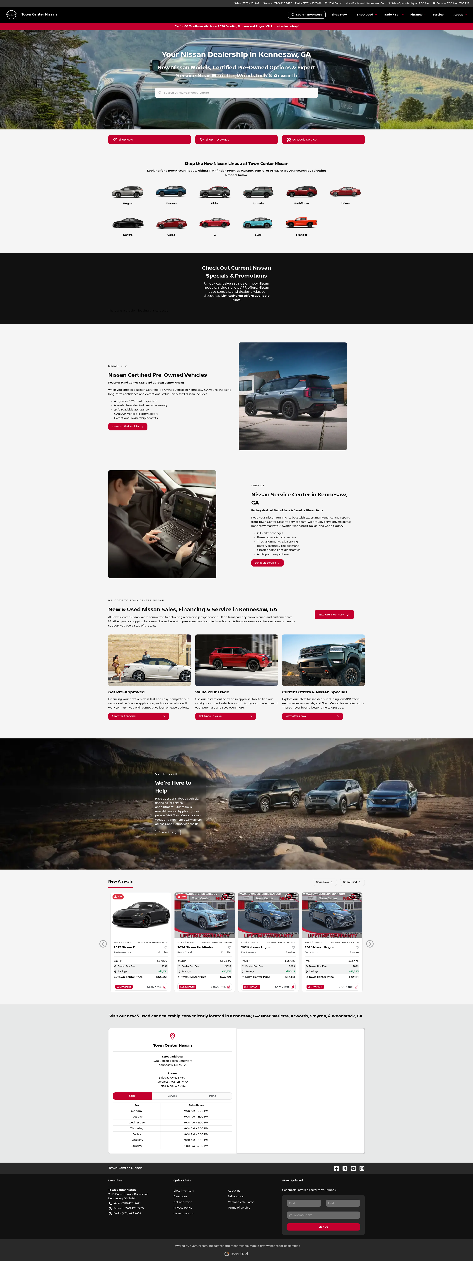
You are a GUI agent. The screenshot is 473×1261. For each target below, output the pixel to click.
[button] (354, 3)
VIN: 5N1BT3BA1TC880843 (281, 942)
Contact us (166, 832)
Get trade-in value (210, 716)
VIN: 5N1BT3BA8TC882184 (344, 942)
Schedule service (265, 562)
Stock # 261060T (187, 942)
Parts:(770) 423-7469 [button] (127, 1213)
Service (172, 1095)
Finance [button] (416, 14)
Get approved (182, 1202)
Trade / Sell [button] (391, 14)
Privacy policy (182, 1207)
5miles (291, 952)
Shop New (125, 139)
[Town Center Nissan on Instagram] (360, 1168)
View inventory (183, 1190)
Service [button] (438, 14)
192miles (225, 952)
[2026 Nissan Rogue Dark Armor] (268, 915)
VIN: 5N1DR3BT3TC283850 (216, 942)
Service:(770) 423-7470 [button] (128, 1208)
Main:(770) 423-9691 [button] (127, 1203)
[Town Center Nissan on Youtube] (352, 1168)
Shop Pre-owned (217, 139)
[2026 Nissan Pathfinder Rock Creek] (204, 915)
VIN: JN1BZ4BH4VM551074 (153, 942)
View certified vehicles (125, 426)
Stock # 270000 (123, 942)
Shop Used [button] (365, 14)
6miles (163, 952)
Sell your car (236, 1196)
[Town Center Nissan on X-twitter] (343, 1168)
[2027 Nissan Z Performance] (141, 915)
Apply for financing (124, 716)
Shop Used (350, 882)
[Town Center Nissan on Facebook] (335, 1168)
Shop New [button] (339, 14)
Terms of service (239, 1207)
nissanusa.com (183, 1213)
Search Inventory (309, 14)
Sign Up (323, 1226)
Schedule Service (304, 139)
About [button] (458, 14)
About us (234, 1190)
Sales (132, 1095)
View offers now (296, 716)
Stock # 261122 (313, 942)
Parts (212, 1095)
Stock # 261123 (249, 942)
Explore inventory (331, 614)
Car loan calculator (241, 1202)
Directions (180, 1196)
